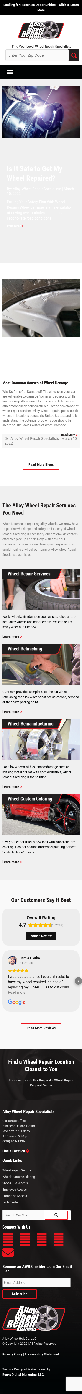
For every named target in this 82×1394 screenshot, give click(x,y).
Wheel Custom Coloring (18, 1177)
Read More (15, 226)
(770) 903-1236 (13, 1141)
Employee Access (14, 1189)
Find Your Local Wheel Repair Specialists (41, 46)
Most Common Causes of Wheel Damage (35, 382)
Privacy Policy (12, 1354)
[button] (10, 72)
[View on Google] (12, 960)
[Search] (56, 1215)
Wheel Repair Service (16, 1170)
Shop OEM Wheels (15, 1183)
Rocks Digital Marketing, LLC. (23, 1374)
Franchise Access (14, 1196)
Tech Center (10, 1202)
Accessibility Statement (42, 1354)
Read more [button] (16, 992)
